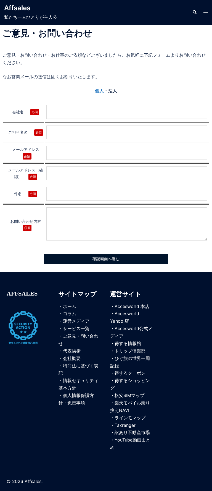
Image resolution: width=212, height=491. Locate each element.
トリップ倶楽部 (130, 351)
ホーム (69, 306)
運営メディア (76, 321)
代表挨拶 (72, 351)
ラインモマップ (130, 418)
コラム (69, 313)
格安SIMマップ (129, 395)
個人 (99, 90)
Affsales (17, 8)
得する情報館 (128, 343)
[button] (194, 12)
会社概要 (72, 358)
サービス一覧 (76, 328)
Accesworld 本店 (132, 306)
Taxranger (125, 425)
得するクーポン (130, 373)
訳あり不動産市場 (132, 432)
